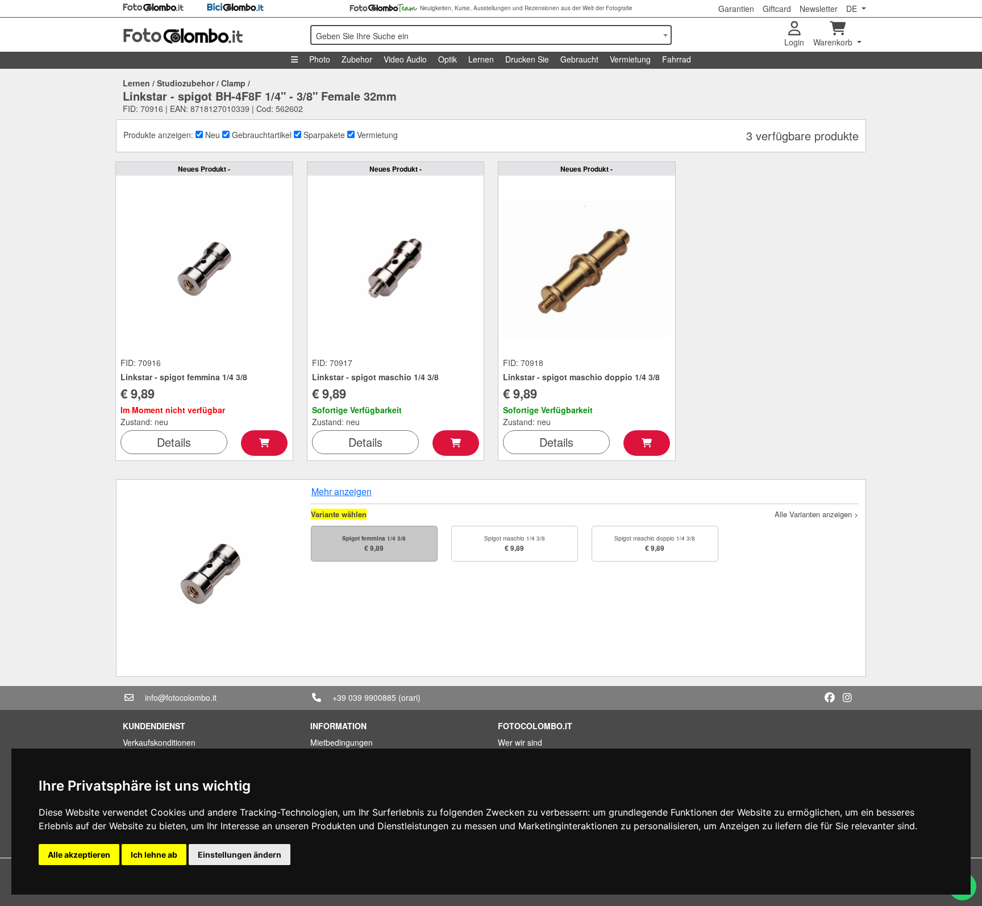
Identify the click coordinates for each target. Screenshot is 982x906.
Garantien (736, 8)
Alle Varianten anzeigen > (817, 514)
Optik (447, 59)
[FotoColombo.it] (210, 34)
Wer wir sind (520, 742)
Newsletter (819, 8)
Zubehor (357, 59)
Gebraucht (579, 59)
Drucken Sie (527, 59)
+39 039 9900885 (364, 697)
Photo (319, 59)
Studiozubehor (185, 83)
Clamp (233, 83)
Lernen (481, 59)
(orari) (409, 697)
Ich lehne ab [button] (154, 854)
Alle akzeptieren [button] (79, 854)
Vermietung (630, 59)
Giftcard (777, 8)
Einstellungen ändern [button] (239, 854)
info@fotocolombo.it (181, 697)
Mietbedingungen (341, 742)
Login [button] (794, 42)
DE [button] (852, 8)
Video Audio (405, 59)
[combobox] (491, 35)
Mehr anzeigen (341, 491)
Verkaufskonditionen (159, 742)
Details (174, 442)
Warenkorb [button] (834, 42)
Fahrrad (676, 59)
